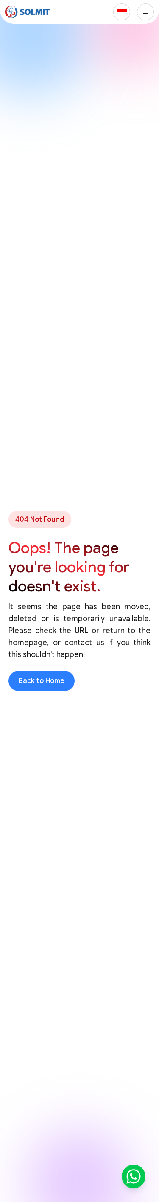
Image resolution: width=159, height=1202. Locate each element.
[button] (121, 11)
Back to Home (41, 681)
